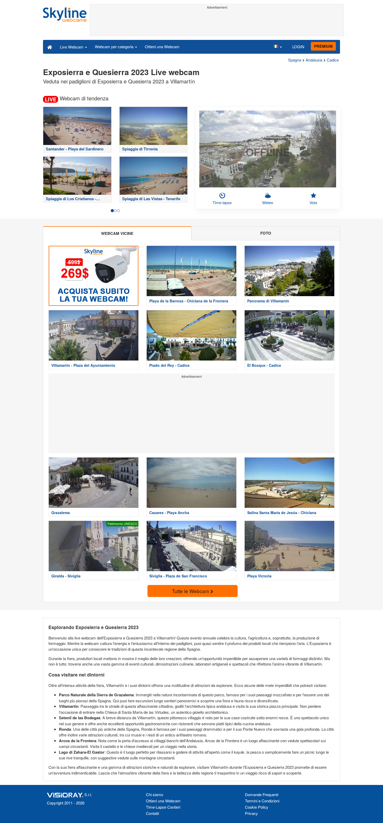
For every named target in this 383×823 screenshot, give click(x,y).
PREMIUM (323, 46)
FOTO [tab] (265, 233)
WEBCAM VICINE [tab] (117, 233)
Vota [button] (313, 202)
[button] (277, 46)
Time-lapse (222, 202)
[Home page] (49, 46)
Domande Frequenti (261, 794)
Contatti (152, 813)
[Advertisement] (217, 22)
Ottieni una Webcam (162, 46)
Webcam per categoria (114, 46)
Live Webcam (72, 47)
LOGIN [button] (298, 46)
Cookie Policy (256, 807)
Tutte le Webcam (191, 590)
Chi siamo (154, 794)
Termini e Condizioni (262, 800)
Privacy (251, 813)
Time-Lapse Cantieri (163, 807)
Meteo (267, 202)
